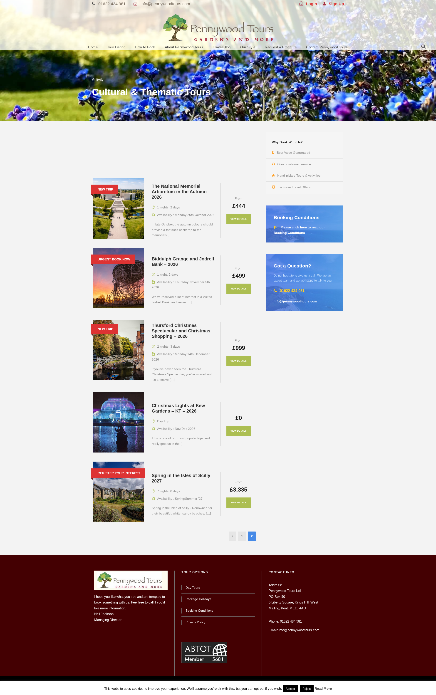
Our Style (247, 47)
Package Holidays (198, 599)
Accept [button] (290, 688)
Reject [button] (306, 688)
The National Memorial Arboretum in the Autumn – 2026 (181, 192)
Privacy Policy (195, 622)
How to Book (145, 47)
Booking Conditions (199, 610)
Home (93, 47)
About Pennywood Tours (184, 47)
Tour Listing (116, 47)
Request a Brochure (281, 47)
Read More (323, 688)
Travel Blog (222, 47)
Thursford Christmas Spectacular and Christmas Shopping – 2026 (181, 331)
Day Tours (193, 587)
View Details (238, 219)
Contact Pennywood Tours (327, 47)
